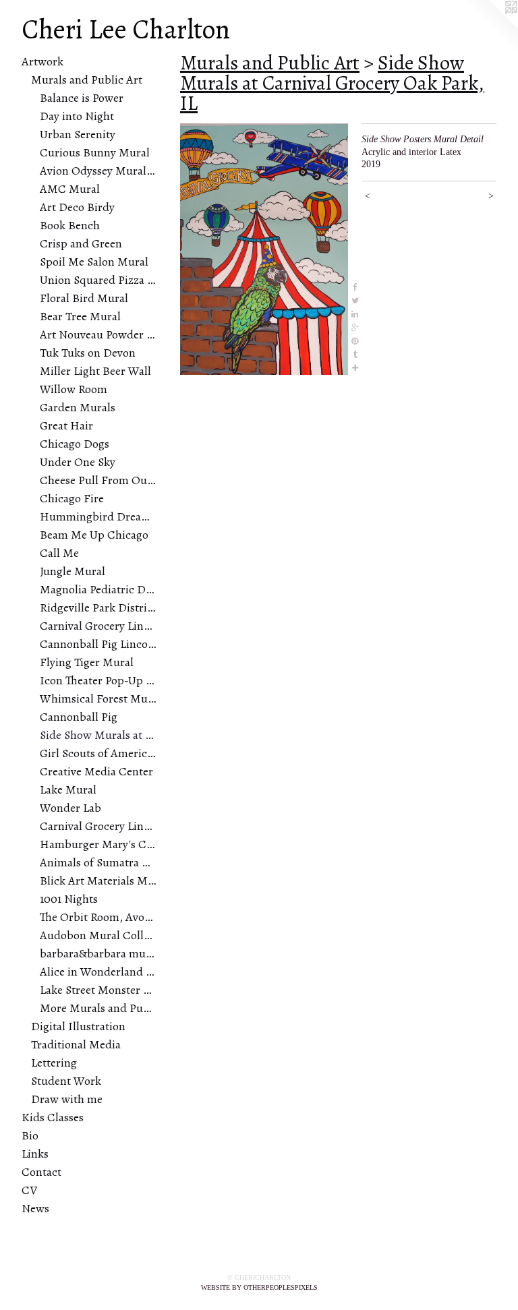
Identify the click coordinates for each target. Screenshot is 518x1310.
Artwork (42, 61)
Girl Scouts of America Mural (98, 753)
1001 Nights (69, 899)
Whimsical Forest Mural (98, 698)
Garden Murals (77, 407)
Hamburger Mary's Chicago (98, 844)
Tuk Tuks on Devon (88, 353)
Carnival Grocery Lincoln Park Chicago (98, 826)
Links (35, 1153)
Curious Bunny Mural (95, 152)
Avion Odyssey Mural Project (98, 170)
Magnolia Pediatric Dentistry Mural (98, 589)
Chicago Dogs (74, 444)
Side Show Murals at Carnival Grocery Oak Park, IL (98, 735)
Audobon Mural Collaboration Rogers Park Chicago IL (98, 935)
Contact (41, 1172)
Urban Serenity (77, 134)
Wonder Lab (70, 808)
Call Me (59, 553)
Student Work (66, 1081)
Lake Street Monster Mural (98, 990)
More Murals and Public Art (98, 1008)
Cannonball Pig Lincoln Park (98, 644)
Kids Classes (53, 1117)
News (35, 1208)
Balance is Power (81, 98)
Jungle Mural (72, 571)
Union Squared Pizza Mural (98, 280)
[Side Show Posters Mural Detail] (264, 249)
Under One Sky (77, 462)
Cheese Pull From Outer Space (98, 480)
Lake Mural (68, 789)
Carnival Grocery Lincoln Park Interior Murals (98, 626)
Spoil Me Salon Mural (94, 262)
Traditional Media (76, 1044)
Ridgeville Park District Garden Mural (98, 607)
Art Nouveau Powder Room (98, 334)
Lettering (54, 1062)
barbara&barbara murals (98, 953)
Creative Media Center (96, 771)
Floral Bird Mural (84, 298)
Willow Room (73, 389)
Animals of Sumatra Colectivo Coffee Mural (98, 862)
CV (29, 1190)
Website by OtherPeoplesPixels (259, 1287)
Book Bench (70, 225)
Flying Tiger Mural (87, 662)
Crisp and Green (81, 243)
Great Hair (66, 425)
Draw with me (67, 1099)
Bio (30, 1135)
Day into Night (77, 116)
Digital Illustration (78, 1026)
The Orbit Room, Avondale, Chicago (98, 917)
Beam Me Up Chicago (94, 535)
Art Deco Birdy (77, 207)
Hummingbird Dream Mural (98, 516)
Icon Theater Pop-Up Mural (98, 680)
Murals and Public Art (86, 79)
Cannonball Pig (78, 717)
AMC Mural (70, 189)
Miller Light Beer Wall (95, 371)
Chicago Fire (72, 498)
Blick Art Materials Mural (98, 880)
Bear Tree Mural (80, 316)
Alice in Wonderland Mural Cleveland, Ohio (98, 971)
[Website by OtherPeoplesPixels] (491, 27)
